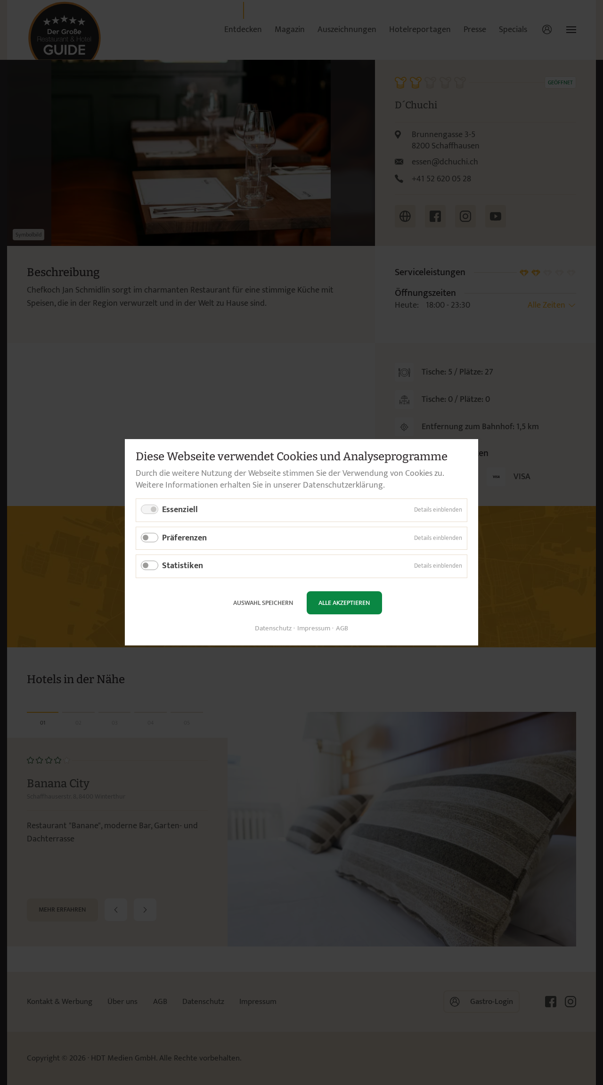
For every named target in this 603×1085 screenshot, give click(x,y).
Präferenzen (184, 538)
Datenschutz (273, 629)
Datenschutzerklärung (343, 485)
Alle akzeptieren (344, 602)
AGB (342, 629)
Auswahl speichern (263, 602)
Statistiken (182, 566)
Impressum (313, 629)
